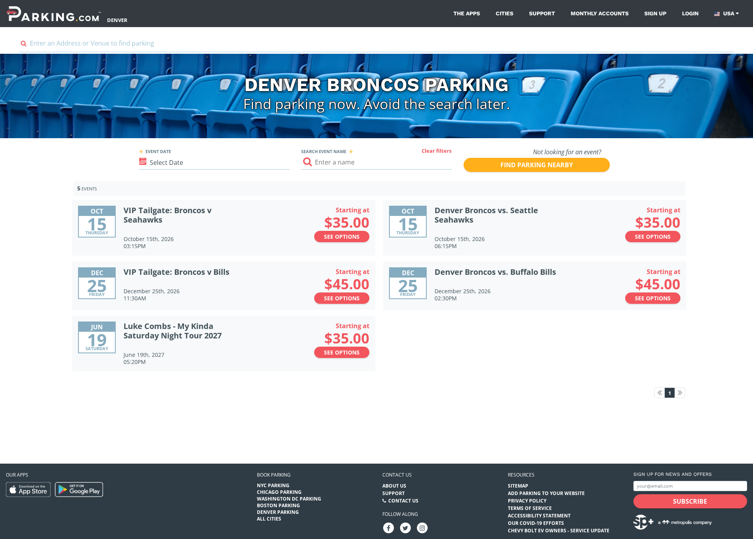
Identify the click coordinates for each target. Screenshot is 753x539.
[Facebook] (388, 527)
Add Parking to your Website (546, 493)
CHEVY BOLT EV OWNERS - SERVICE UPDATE (558, 530)
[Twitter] (405, 527)
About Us (394, 485)
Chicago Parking (279, 492)
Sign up (655, 13)
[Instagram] (422, 527)
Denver (117, 20)
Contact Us (403, 500)
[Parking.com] (54, 13)
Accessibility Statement (539, 515)
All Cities (269, 518)
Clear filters (436, 150)
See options (342, 236)
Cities (504, 13)
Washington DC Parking (289, 498)
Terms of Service (530, 508)
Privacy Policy (527, 500)
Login (690, 13)
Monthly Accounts (600, 13)
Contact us (397, 474)
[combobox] (376, 45)
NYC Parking (273, 485)
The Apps (466, 13)
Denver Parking (278, 512)
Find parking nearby (536, 165)
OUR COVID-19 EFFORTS (536, 523)
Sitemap (518, 485)
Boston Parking (278, 505)
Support (542, 13)
